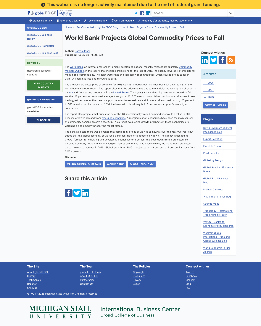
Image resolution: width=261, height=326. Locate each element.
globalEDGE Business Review (39, 36)
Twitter (190, 272)
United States (121, 92)
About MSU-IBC (89, 275)
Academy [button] (165, 20)
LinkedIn (190, 279)
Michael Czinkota (213, 189)
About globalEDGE (38, 272)
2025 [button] (208, 83)
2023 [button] (208, 97)
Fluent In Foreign (212, 146)
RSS (188, 287)
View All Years (215, 105)
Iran (71, 92)
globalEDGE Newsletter (40, 45)
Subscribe (44, 120)
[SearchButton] (230, 13)
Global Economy (142, 164)
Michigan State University (60, 293)
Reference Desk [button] (68, 20)
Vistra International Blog (217, 196)
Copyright (138, 272)
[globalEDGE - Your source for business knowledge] (49, 13)
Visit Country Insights (43, 85)
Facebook (191, 275)
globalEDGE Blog (37, 27)
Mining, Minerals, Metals (84, 164)
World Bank (76, 66)
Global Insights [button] (41, 20)
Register (32, 283)
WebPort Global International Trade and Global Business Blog (216, 236)
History (31, 275)
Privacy (137, 279)
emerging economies (114, 117)
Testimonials (34, 279)
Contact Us (86, 283)
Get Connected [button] (123, 20)
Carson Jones (82, 50)
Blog (188, 283)
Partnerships (87, 279)
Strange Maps (211, 203)
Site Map (32, 287)
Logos (136, 283)
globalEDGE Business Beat (42, 52)
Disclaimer (139, 275)
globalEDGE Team (90, 272)
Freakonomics (211, 153)
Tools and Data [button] (96, 20)
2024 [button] (208, 90)
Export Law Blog (212, 138)
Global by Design (213, 160)
